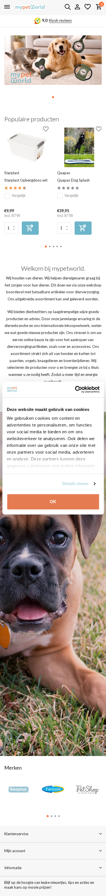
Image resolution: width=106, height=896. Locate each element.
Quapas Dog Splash (73, 180)
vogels (30, 360)
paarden (16, 360)
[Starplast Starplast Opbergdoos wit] (26, 147)
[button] (53, 97)
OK (53, 501)
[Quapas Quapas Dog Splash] (79, 147)
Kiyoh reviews (60, 20)
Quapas (63, 173)
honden (67, 353)
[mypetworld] (30, 7)
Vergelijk (19, 195)
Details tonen (75, 483)
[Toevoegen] (30, 228)
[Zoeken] (67, 7)
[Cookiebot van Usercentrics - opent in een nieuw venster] (75, 389)
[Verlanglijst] (88, 7)
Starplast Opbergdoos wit (25, 180)
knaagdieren (48, 360)
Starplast (11, 173)
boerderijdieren (76, 360)
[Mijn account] (77, 7)
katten (84, 353)
